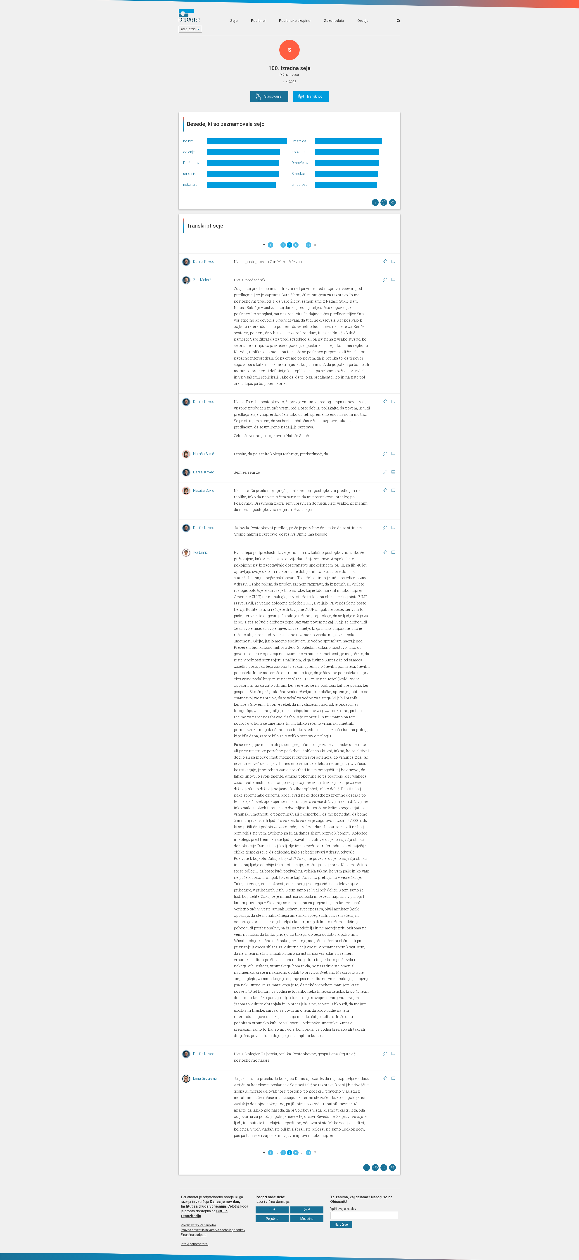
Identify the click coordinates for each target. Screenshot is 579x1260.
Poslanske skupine (294, 21)
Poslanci (258, 21)
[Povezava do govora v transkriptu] (384, 261)
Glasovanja (273, 96)
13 (308, 245)
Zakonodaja (334, 21)
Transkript (314, 96)
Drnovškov (300, 163)
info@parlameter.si (194, 1244)
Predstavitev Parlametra (198, 1225)
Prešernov (191, 163)
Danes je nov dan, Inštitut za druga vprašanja (210, 1203)
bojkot (188, 141)
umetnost (299, 184)
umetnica (299, 141)
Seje (233, 21)
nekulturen (191, 184)
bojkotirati (299, 152)
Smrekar (298, 174)
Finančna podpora (193, 1234)
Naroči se (341, 1224)
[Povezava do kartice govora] (393, 261)
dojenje (189, 152)
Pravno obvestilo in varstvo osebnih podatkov (213, 1230)
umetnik (189, 174)
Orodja (362, 21)
